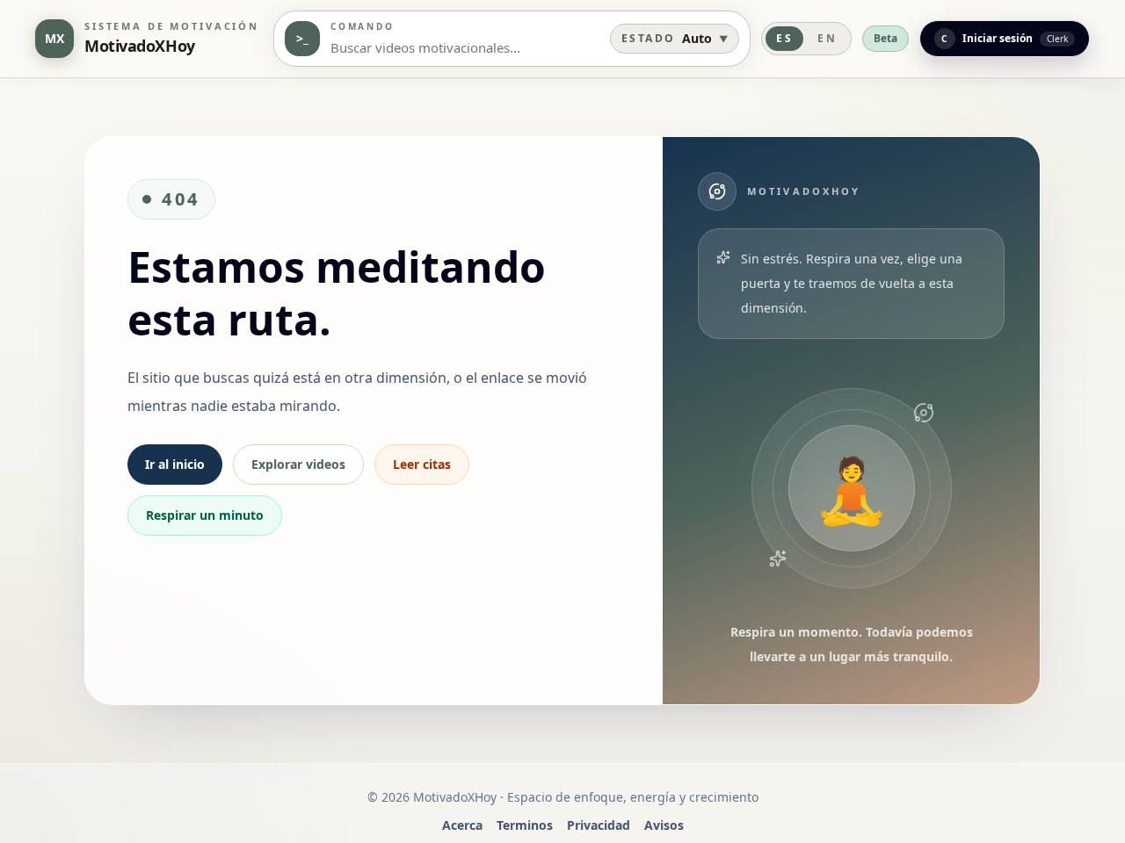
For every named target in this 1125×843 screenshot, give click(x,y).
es (784, 38)
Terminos (525, 825)
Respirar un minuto (205, 515)
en (827, 38)
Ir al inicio (175, 464)
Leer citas (422, 464)
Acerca (462, 825)
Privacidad (598, 825)
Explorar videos (298, 464)
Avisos (664, 825)
